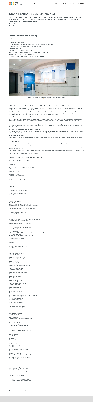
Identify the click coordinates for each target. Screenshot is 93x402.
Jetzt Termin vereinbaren (46, 99)
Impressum (64, 399)
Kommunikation (12, 32)
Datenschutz (72, 399)
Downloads (81, 399)
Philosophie (11, 30)
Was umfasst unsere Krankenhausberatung (18, 23)
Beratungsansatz (12, 27)
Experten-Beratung (13, 25)
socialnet (39, 390)
